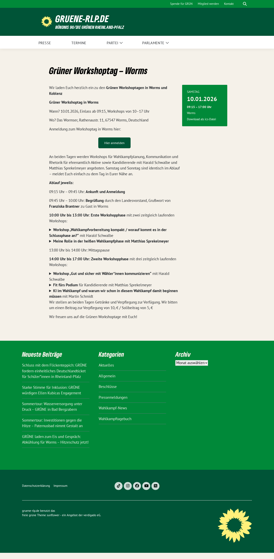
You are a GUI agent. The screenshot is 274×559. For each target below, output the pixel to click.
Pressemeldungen (113, 397)
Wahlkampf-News (113, 408)
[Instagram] (128, 486)
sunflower (53, 515)
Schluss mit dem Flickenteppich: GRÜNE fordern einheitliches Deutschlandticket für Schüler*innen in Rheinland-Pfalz (54, 371)
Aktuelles (106, 365)
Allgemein (107, 376)
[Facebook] (137, 486)
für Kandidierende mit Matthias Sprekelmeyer (102, 285)
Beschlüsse (108, 386)
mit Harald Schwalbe (108, 232)
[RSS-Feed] (155, 486)
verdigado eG (91, 515)
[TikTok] (119, 486)
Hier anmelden (114, 143)
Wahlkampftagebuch (115, 418)
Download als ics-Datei (201, 119)
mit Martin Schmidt (113, 293)
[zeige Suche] (245, 4)
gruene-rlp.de (82, 18)
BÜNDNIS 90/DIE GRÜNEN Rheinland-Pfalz (89, 27)
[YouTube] (146, 486)
